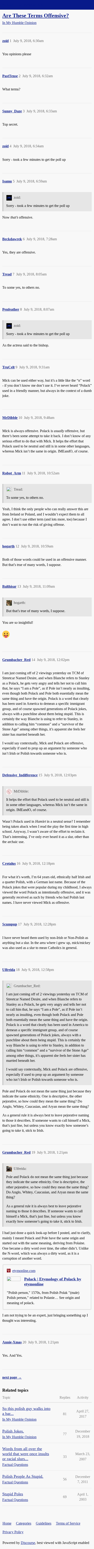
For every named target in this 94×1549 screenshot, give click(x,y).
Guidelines (43, 1523)
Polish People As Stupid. (22, 1476)
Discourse (28, 1543)
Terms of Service (68, 1523)
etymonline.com (23, 1271)
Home (7, 1523)
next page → (12, 1377)
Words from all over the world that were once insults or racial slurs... (25, 1453)
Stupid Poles (12, 1494)
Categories (23, 1523)
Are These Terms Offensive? (35, 15)
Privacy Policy (13, 1532)
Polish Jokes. (13, 1431)
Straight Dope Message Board (24, 5)
